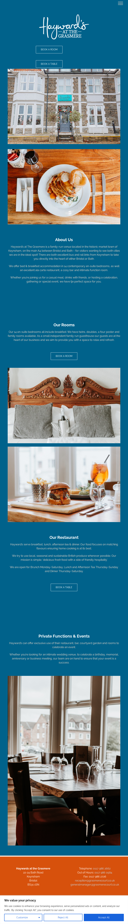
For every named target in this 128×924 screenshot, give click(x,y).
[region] (64, 909)
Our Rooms (64, 324)
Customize (22, 917)
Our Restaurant (64, 537)
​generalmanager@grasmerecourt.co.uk (94, 884)
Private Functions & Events (64, 636)
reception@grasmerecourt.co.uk (95, 880)
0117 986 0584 (103, 872)
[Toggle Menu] (120, 3)
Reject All (63, 917)
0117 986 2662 (101, 868)
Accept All (104, 917)
